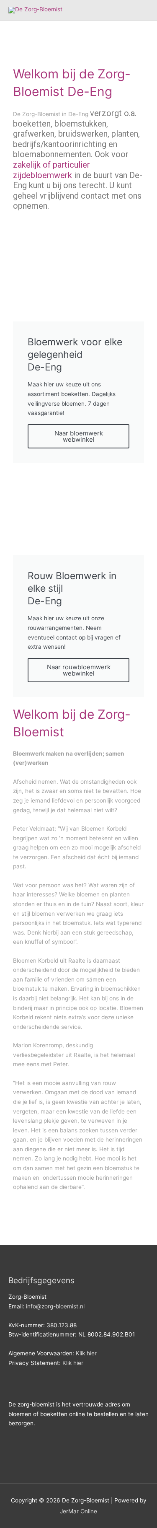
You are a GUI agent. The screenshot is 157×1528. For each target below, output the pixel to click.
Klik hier (86, 1353)
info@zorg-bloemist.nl (55, 1306)
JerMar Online (78, 1511)
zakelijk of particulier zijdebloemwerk (51, 170)
